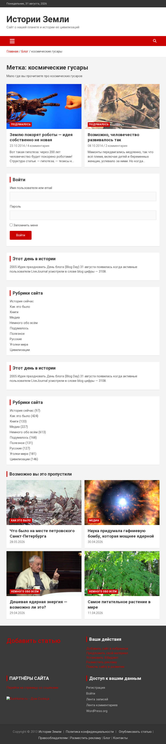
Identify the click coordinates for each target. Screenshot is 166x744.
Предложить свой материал (107, 653)
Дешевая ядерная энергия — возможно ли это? (38, 604)
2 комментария (116, 146)
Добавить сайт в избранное (107, 648)
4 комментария (38, 146)
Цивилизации (20, 350)
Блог (107, 738)
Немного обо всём (24, 323)
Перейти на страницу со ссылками (32, 688)
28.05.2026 (17, 542)
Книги (14, 312)
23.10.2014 (17, 146)
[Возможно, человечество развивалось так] (122, 106)
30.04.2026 (95, 542)
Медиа (15, 317)
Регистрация (95, 688)
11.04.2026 (95, 613)
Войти (20, 235)
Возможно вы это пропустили (41, 474)
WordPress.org (96, 711)
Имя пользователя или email (31, 188)
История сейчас (22, 301)
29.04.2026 (17, 613)
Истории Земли (37, 19)
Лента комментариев (102, 705)
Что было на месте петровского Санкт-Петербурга (42, 533)
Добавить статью (33, 640)
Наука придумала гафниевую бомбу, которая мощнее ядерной (121, 533)
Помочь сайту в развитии (105, 667)
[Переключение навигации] (12, 41)
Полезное (17, 334)
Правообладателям (53, 738)
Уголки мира (19, 344)
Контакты (120, 738)
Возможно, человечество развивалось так (113, 137)
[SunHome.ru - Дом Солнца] (27, 699)
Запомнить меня (25, 225)
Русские (16, 339)
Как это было (20, 307)
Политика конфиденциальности (90, 732)
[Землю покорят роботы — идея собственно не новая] (44, 106)
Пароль (15, 206)
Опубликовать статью (135, 732)
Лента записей (97, 699)
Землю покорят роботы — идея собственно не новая (41, 137)
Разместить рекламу (101, 662)
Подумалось (20, 124)
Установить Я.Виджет (102, 658)
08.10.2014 (95, 146)
